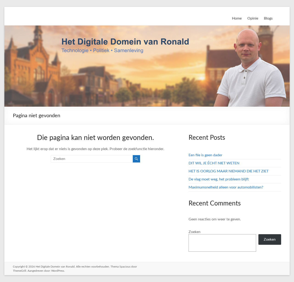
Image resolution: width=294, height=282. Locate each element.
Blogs (268, 18)
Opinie (252, 18)
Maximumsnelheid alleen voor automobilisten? (226, 187)
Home (237, 18)
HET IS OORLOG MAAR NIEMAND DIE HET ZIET (229, 171)
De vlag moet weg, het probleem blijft (219, 179)
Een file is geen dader (205, 155)
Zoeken (195, 232)
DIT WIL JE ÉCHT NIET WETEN (214, 163)
